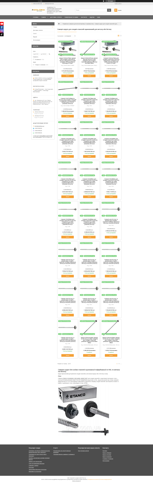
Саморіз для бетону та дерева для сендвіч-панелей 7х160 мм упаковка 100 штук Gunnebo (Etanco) (111, 300)
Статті (34, 33)
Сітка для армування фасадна (36, 463)
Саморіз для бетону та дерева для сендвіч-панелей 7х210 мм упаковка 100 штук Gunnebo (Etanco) (68, 339)
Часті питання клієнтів (83, 450)
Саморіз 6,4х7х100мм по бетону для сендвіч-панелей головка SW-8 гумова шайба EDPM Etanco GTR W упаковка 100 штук (67, 101)
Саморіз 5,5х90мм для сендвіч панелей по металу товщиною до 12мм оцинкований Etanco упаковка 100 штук (111, 101)
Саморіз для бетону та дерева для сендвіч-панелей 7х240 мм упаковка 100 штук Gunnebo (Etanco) (68, 300)
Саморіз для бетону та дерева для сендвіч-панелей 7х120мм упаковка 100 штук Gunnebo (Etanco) (111, 261)
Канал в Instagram (107, 456)
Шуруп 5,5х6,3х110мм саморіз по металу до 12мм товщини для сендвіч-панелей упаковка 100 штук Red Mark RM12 (89, 340)
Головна (35, 17)
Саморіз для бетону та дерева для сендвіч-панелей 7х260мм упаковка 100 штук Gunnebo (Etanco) (89, 261)
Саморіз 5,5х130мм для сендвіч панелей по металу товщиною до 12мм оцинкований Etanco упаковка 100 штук (89, 141)
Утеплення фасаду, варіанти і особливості (64, 454)
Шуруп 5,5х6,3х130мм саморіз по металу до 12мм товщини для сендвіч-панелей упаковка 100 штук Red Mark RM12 (111, 340)
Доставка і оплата (56, 17)
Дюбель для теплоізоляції (35, 461)
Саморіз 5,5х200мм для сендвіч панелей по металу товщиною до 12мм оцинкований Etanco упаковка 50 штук (111, 181)
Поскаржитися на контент (93, 479)
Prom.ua (84, 478)
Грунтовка (31, 467)
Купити (67, 75)
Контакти (84, 17)
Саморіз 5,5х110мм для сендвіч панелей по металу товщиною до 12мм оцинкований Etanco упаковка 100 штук (67, 141)
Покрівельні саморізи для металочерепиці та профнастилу (78, 23)
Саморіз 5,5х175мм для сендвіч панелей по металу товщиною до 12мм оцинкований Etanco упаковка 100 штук (67, 181)
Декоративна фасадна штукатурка (37, 469)
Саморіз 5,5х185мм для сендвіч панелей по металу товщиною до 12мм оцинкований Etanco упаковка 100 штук (89, 181)
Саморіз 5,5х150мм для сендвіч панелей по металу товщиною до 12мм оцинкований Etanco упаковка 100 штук (111, 141)
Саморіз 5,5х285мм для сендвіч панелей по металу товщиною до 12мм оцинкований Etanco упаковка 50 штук (89, 222)
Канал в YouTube (107, 454)
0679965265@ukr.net (39, 126)
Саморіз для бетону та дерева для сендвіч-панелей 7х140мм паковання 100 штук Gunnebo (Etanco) (67, 261)
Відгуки (92, 17)
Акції (98, 17)
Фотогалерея (36, 40)
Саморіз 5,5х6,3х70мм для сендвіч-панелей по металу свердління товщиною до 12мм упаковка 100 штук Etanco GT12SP (111, 60)
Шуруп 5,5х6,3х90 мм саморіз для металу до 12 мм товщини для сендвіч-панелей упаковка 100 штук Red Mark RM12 (89, 60)
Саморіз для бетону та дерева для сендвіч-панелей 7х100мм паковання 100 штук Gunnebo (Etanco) (89, 300)
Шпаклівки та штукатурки (35, 471)
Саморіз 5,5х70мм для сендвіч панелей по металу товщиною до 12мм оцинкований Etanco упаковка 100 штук (89, 101)
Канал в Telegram (107, 452)
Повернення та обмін (71, 17)
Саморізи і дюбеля (33, 465)
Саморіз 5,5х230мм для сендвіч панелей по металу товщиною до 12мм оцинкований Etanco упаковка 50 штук (67, 222)
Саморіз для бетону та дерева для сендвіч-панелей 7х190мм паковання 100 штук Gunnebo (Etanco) (111, 221)
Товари (43, 17)
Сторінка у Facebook (108, 458)
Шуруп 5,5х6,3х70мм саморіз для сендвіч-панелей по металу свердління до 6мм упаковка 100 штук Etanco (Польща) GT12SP (67, 60)
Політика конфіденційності (106, 479)
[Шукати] (109, 10)
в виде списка (120, 36)
